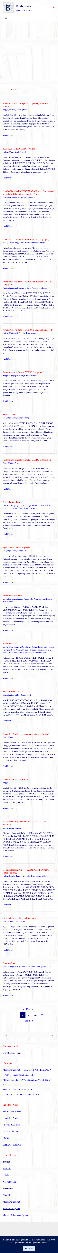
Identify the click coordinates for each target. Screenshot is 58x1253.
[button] (54, 7)
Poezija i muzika (29, 649)
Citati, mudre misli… (12, 1131)
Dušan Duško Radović (13, 502)
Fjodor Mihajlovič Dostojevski (16, 547)
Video (11, 152)
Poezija (34, 287)
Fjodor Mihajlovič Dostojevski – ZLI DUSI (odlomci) (27, 459)
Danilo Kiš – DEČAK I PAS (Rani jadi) (21, 1094)
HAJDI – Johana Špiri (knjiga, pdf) (18, 1074)
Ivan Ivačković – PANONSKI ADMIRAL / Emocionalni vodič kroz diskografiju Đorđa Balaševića (28, 192)
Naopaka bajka (9, 1181)
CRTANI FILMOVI (12, 1144)
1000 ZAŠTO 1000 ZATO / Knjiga (19, 148)
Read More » (8, 135)
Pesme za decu (25, 287)
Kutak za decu (9, 643)
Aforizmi (6, 505)
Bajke (5, 242)
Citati (14, 417)
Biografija (7, 197)
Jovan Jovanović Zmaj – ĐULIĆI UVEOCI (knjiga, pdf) (28, 329)
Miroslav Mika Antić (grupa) (15, 1215)
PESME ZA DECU (12, 1124)
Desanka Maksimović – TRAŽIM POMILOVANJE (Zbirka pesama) (26, 871)
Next (29, 1020)
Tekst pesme (43, 287)
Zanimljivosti (21, 109)
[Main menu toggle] (6, 18)
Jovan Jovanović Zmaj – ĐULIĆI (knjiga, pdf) (23, 372)
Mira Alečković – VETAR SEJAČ (18, 1089)
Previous (29, 1009)
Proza (20, 197)
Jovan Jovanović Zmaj (12, 595)
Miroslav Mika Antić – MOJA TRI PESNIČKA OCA (27, 1069)
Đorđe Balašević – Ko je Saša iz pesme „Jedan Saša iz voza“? (27, 105)
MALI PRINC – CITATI (14, 691)
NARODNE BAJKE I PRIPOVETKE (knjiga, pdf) (26, 239)
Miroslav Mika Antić (12, 1111)
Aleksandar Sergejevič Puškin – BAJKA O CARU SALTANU (25, 823)
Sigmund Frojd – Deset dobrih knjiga (19, 917)
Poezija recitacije (43, 649)
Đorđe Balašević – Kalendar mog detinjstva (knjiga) (26, 734)
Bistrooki (23, 5)
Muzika (12, 109)
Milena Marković (10, 414)
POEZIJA (7, 1137)
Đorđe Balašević (10, 1117)
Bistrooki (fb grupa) (11, 1208)
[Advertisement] (29, 50)
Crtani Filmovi (14, 647)
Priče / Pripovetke (32, 242)
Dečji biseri (26, 647)
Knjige (5, 109)
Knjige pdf (19, 242)
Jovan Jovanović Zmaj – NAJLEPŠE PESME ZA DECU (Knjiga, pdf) (28, 283)
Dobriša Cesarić (10, 963)
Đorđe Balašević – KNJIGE (15, 779)
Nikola (6, 1175)
